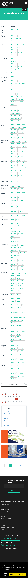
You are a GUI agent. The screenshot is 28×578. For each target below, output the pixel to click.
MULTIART (6, 425)
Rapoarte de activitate (6, 518)
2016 (25, 44)
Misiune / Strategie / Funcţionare (8, 511)
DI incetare (23, 252)
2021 (13, 29)
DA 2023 (14, 36)
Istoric (2, 520)
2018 (25, 124)
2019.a (13, 206)
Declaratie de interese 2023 (18, 317)
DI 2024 (21, 55)
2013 (19, 141)
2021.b (20, 96)
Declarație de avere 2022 (18, 58)
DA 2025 (21, 69)
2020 (13, 94)
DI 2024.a (22, 83)
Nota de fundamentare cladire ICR (8, 527)
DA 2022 (20, 29)
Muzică (6, 418)
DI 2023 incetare (16, 241)
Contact (2, 529)
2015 (19, 181)
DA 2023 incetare (16, 238)
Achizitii (3, 525)
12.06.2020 (14, 209)
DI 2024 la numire (16, 118)
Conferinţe (7, 416)
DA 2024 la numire (16, 115)
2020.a (13, 368)
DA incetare (15, 252)
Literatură (6, 411)
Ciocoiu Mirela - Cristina (18, 89)
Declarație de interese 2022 (18, 61)
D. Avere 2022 (15, 257)
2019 (13, 76)
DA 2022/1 (14, 167)
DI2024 (21, 320)
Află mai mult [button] (5, 569)
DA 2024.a (14, 83)
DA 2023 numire (16, 231)
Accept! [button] (21, 574)
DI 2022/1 (14, 170)
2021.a (13, 96)
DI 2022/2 (22, 170)
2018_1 (13, 307)
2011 (13, 219)
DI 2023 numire (15, 236)
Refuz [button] (11, 574)
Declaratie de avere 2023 (18, 315)
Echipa (2, 514)
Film (5, 423)
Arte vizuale (7, 413)
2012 (13, 141)
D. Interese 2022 (16, 255)
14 (2, 468)
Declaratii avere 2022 (17, 247)
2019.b (20, 206)
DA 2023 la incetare (16, 41)
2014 (19, 44)
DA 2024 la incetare (16, 108)
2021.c (13, 99)
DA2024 (14, 320)
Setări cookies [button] (5, 574)
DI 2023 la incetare (16, 38)
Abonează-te (14, 490)
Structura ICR (4, 516)
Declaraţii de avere (5, 523)
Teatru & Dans (7, 420)
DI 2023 (21, 36)
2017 (13, 47)
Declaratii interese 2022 (17, 250)
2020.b (20, 368)
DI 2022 (14, 32)
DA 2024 (14, 55)
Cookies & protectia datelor (7, 531)
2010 (13, 44)
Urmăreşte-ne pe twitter (10, 538)
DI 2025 (14, 69)
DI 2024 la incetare (16, 113)
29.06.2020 (15, 211)
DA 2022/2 (23, 167)
